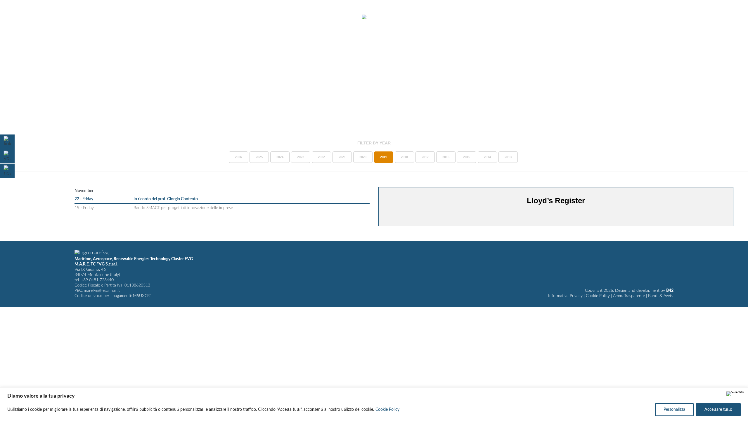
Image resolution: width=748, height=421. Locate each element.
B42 (669, 291)
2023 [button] (300, 157)
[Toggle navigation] (20, 17)
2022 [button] (321, 157)
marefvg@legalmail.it (102, 291)
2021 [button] (342, 157)
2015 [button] (466, 157)
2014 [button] (487, 157)
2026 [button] (238, 157)
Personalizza (674, 410)
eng (729, 17)
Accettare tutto (718, 410)
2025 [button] (259, 157)
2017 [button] (425, 157)
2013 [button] (508, 157)
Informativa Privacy (565, 296)
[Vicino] (735, 393)
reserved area (690, 17)
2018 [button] (404, 157)
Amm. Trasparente (629, 296)
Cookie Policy (387, 410)
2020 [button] (362, 157)
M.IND (658, 17)
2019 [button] (383, 157)
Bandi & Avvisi (660, 296)
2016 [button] (445, 157)
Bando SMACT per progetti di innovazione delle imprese (183, 208)
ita (719, 17)
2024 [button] (279, 157)
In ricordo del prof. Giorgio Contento (166, 199)
